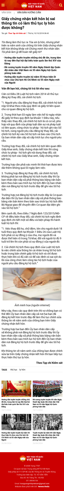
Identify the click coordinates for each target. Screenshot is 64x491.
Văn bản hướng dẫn (29, 12)
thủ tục (13, 369)
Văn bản (6, 12)
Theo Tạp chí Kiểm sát (17, 33)
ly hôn (22, 369)
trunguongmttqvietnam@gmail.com (34, 484)
